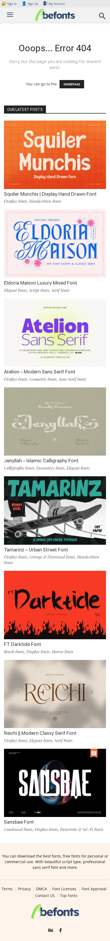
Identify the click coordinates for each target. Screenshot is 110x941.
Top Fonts (68, 895)
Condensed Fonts (18, 829)
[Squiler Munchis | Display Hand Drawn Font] (55, 155)
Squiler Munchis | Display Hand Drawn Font (50, 194)
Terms (7, 888)
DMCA (41, 888)
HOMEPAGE (72, 84)
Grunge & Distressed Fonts (52, 556)
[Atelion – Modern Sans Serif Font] (55, 333)
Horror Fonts (62, 651)
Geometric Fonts (43, 379)
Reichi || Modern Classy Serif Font (40, 733)
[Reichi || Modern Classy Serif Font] (55, 694)
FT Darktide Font (22, 644)
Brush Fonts (14, 651)
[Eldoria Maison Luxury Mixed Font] (55, 243)
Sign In (9, 4)
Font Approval (94, 888)
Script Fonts (39, 290)
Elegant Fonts (15, 290)
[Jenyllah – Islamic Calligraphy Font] (55, 421)
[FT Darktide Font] (55, 605)
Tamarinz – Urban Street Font (36, 550)
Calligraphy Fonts (19, 468)
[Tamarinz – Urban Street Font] (55, 510)
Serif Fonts (61, 290)
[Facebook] (60, 930)
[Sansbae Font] (55, 783)
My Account (57, 4)
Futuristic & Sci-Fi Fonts (81, 829)
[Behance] (50, 930)
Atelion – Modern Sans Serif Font (39, 372)
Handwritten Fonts (45, 201)
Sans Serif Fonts (72, 379)
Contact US (45, 895)
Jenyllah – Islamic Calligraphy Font (41, 460)
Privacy (24, 888)
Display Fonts (15, 201)
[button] (102, 17)
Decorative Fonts (50, 468)
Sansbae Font (19, 822)
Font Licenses (64, 888)
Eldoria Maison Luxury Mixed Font (40, 283)
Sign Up (30, 4)
